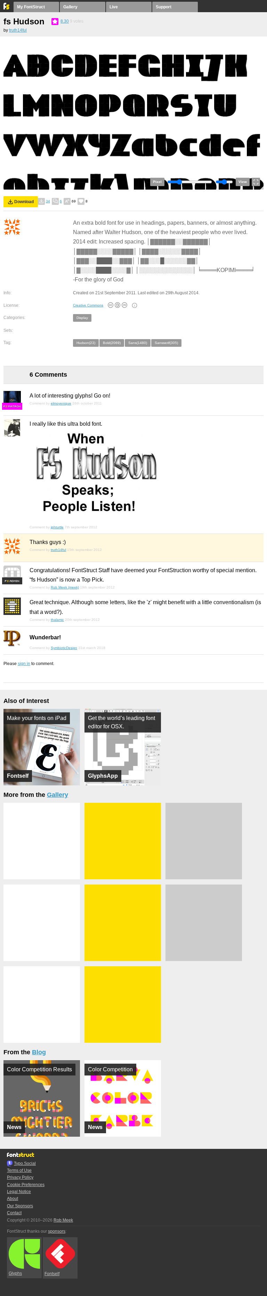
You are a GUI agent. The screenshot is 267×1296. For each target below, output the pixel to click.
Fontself (51, 1273)
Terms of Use (19, 1170)
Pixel (157, 182)
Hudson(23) (85, 343)
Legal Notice (19, 1191)
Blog (39, 1052)
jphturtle (57, 527)
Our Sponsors (20, 1205)
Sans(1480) (137, 343)
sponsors (56, 1231)
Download (24, 201)
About (12, 1198)
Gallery (70, 7)
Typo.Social (25, 1163)
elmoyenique (61, 403)
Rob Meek (63, 1220)
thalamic (57, 620)
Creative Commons (88, 305)
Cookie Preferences (25, 1184)
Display (82, 318)
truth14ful (18, 30)
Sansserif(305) (166, 343)
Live (114, 7)
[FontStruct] (6, 8)
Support (163, 7)
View (242, 182)
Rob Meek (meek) (65, 587)
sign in (24, 663)
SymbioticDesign (64, 648)
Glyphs (15, 1273)
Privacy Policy (20, 1177)
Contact (14, 1212)
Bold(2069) (112, 343)
